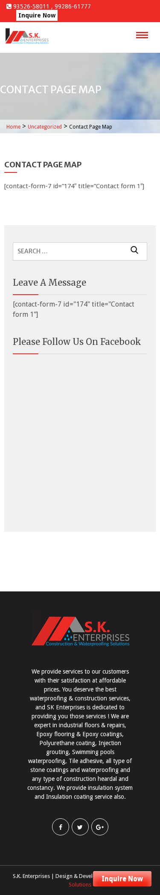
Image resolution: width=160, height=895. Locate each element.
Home (13, 127)
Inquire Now (122, 879)
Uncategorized (45, 127)
